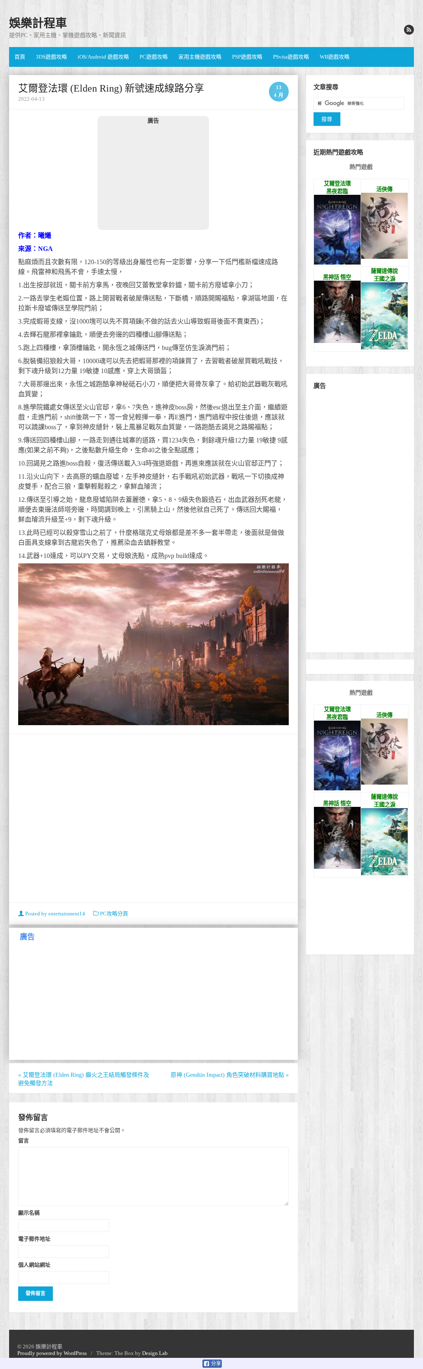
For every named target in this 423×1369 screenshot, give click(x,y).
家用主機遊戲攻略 (199, 57)
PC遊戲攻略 (154, 57)
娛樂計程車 (38, 23)
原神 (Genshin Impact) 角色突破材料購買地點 (230, 1075)
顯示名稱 (29, 1212)
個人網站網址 (34, 1264)
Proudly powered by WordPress (52, 1353)
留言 (23, 1140)
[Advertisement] (153, 176)
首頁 (19, 57)
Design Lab (155, 1353)
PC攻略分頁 (114, 913)
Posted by (54, 913)
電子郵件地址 (34, 1238)
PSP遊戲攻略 (247, 57)
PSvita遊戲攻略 (291, 57)
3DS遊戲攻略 (51, 57)
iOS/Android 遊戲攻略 (103, 57)
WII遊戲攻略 (334, 57)
